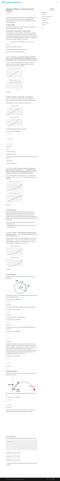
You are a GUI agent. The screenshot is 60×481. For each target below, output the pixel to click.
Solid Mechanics (9, 12)
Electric (43, 14)
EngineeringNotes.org (19, 479)
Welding (44, 24)
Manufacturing (45, 18)
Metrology (44, 20)
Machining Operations (47, 16)
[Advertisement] (21, 422)
